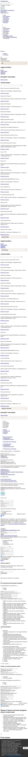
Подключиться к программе (9, 441)
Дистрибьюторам (7, 444)
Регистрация (3, 11)
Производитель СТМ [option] (8, 544)
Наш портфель (6, 16)
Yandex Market (4, 71)
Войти (2, 560)
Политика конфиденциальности (6, 479)
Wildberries (3, 73)
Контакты (5, 22)
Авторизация (4, 530)
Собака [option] (5, 589)
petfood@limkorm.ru (5, 470)
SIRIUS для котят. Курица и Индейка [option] (11, 614)
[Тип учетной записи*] (11, 538)
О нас (4, 15)
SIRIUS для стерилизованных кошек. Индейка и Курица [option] (14, 621)
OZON (2, 70)
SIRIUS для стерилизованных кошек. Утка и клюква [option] (13, 624)
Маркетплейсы (6, 438)
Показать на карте (5, 93)
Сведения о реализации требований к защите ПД (9, 481)
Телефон (4, 512)
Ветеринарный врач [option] (8, 540)
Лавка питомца (4, 79)
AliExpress (3, 72)
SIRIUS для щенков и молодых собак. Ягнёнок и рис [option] (14, 601)
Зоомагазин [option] (6, 543)
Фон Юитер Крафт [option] (7, 678)
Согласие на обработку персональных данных (8, 480)
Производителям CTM (8, 446)
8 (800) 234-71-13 (4, 12)
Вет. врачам (6, 21)
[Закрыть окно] (1, 628)
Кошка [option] (4, 588)
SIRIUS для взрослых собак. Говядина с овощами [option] (14, 603)
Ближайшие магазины (8, 439)
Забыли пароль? (16, 530)
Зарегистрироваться (12, 535)
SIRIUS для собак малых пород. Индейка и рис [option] (14, 607)
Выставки (5, 432)
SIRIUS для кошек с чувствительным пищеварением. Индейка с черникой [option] (11, 619)
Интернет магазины (8, 436)
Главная (5, 53)
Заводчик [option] (5, 676)
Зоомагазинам (6, 445)
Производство (6, 430)
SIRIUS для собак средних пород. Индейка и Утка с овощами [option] (15, 609)
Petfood (5, 429)
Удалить (2, 515)
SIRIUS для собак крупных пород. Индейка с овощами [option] (13, 611)
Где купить (5, 17)
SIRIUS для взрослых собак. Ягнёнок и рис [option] (13, 606)
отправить (3, 528)
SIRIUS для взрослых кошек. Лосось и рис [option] (13, 615)
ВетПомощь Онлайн (8, 35)
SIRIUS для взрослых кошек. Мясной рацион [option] (13, 617)
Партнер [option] (5, 541)
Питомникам (6, 18)
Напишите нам (4, 473)
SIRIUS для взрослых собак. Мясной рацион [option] (13, 604)
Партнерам (5, 20)
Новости (5, 433)
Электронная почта (6, 511)
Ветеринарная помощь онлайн (8, 474)
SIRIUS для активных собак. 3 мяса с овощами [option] (14, 613)
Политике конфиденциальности (14, 755)
